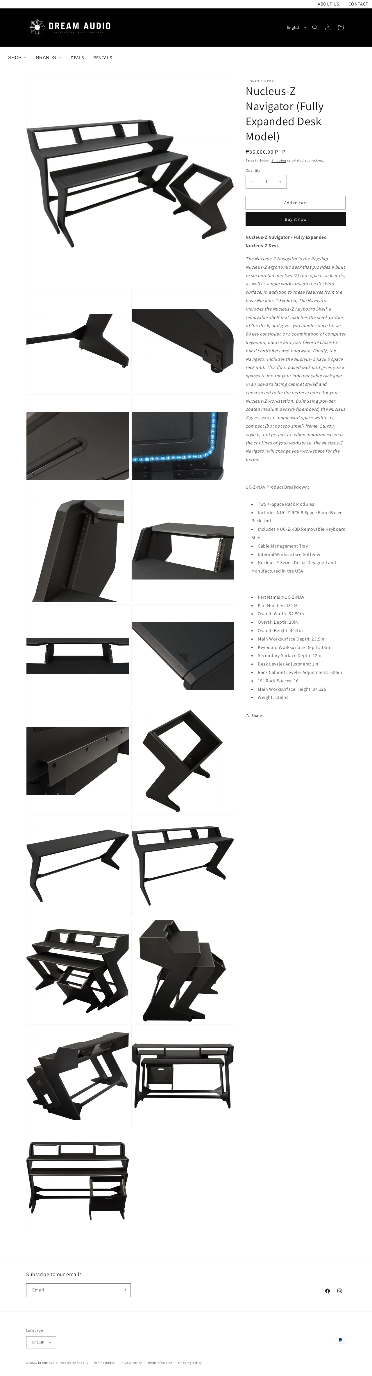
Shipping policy (190, 1363)
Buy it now (296, 219)
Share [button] (256, 715)
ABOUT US (328, 4)
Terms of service (160, 1363)
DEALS (77, 58)
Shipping (278, 160)
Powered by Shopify (73, 1363)
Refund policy (104, 1363)
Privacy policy (131, 1363)
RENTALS (102, 58)
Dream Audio (48, 1363)
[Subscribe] (124, 1290)
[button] (315, 27)
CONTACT (358, 4)
